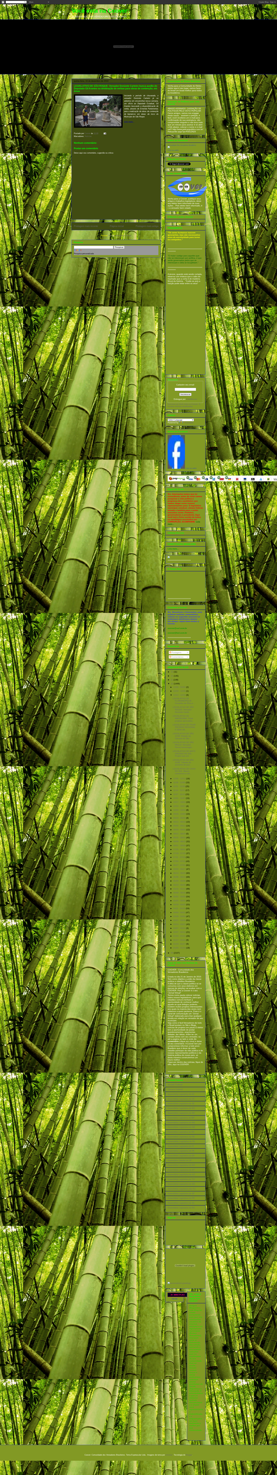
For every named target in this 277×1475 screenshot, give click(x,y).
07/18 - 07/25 (179, 853)
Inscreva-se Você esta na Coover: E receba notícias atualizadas (184, 405)
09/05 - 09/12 (179, 826)
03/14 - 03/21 (179, 924)
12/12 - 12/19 (179, 695)
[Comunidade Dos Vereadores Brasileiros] (169, 148)
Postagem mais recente (86, 226)
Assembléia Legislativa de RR (181, 1113)
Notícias (88, 136)
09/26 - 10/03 (179, 814)
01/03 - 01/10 (179, 948)
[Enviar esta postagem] (105, 133)
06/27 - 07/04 (179, 865)
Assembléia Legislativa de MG (181, 1184)
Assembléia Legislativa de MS (181, 1165)
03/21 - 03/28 (179, 920)
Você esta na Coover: (100, 11)
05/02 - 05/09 (179, 896)
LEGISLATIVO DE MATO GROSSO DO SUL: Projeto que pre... (184, 753)
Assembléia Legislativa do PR (181, 1198)
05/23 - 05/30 (179, 885)
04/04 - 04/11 (179, 912)
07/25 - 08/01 (179, 849)
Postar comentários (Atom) (120, 235)
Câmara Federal (175, 1089)
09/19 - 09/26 (179, 818)
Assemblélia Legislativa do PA (181, 1141)
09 (172, 953)
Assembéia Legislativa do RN (181, 1132)
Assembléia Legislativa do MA (181, 1122)
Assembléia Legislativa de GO (181, 1174)
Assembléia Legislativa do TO (181, 1179)
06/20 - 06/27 (179, 869)
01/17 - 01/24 (179, 940)
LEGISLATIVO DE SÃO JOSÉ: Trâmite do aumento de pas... (183, 762)
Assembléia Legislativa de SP (181, 1193)
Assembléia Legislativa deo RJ (181, 1189)
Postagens (176, 652)
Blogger (189, 1455)
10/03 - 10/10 (179, 810)
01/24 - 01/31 (179, 936)
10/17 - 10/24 (179, 802)
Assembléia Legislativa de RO (181, 1108)
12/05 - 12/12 (179, 778)
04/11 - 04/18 (179, 908)
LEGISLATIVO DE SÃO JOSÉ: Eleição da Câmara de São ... (183, 736)
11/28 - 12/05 (179, 782)
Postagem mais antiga (147, 226)
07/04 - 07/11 (179, 861)
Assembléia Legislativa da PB (181, 1137)
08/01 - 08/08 (179, 845)
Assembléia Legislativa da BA (181, 1155)
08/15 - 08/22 (179, 837)
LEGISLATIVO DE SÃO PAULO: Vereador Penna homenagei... (183, 744)
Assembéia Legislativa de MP (181, 1118)
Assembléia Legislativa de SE (181, 1103)
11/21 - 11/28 (179, 786)
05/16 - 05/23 (179, 889)
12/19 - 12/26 (179, 691)
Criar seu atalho (173, 150)
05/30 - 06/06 (179, 881)
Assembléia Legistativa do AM (181, 1127)
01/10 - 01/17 (179, 944)
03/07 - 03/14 (179, 928)
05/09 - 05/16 (179, 893)
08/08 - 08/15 (179, 841)
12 (172, 676)
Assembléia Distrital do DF (180, 1160)
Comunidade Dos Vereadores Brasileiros (182, 145)
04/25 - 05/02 (179, 900)
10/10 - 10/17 (179, 806)
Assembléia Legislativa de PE (181, 1151)
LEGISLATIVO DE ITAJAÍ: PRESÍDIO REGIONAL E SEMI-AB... (184, 727)
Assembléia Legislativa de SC (181, 1203)
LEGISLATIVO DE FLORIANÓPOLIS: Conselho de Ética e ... (184, 701)
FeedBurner (191, 399)
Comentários (177, 657)
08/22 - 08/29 (179, 834)
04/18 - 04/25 (179, 904)
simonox (169, 1455)
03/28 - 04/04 (179, 916)
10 (172, 683)
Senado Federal (175, 1084)
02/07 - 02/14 (179, 932)
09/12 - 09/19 (179, 822)
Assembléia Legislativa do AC (181, 1094)
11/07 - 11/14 (179, 794)
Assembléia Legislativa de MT (181, 1170)
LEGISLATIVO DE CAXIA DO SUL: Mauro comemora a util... (184, 771)
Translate (189, 422)
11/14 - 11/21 (179, 790)
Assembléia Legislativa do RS (181, 1207)
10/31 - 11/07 (179, 798)
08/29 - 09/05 (179, 829)
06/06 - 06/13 (179, 877)
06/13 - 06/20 (179, 873)
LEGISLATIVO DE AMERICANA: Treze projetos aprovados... (183, 718)
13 (172, 672)
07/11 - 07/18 (179, 857)
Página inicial (117, 226)
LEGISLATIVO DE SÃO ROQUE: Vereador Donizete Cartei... (183, 709)
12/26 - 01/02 (179, 687)
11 (172, 680)
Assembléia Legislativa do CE (181, 1099)
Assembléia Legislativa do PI (181, 1146)
